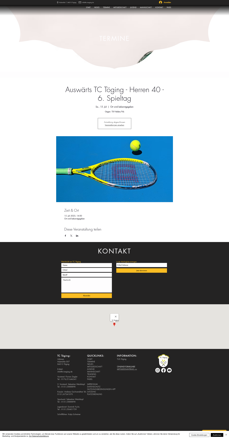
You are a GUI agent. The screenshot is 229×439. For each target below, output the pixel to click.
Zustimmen (217, 435)
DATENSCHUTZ (93, 386)
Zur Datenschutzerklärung (39, 436)
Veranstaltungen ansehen (114, 125)
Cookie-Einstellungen (199, 435)
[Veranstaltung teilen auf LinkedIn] (77, 236)
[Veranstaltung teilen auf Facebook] (65, 236)
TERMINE (91, 361)
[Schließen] (226, 435)
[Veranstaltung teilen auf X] (71, 236)
